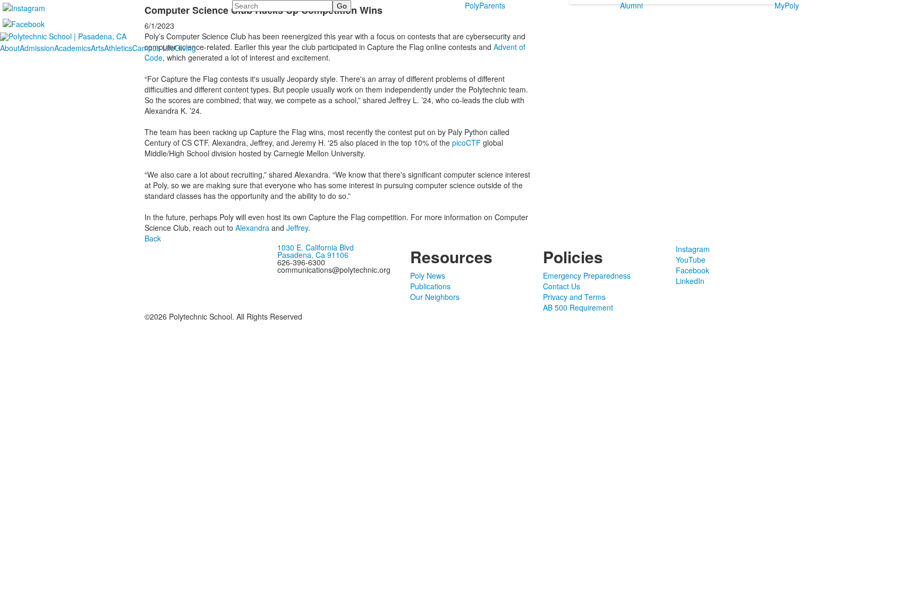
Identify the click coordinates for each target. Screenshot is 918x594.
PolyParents (485, 5)
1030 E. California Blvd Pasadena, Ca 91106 (315, 251)
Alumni (631, 5)
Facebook (692, 270)
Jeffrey (297, 227)
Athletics (118, 48)
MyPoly (787, 5)
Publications (430, 286)
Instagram (693, 249)
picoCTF (466, 142)
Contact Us (561, 286)
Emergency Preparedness (587, 275)
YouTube (691, 259)
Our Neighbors (435, 296)
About (10, 48)
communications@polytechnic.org (333, 269)
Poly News (427, 275)
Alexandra (252, 227)
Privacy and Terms (574, 296)
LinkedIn (690, 280)
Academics (72, 48)
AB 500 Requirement (578, 307)
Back (152, 238)
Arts (97, 48)
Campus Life (153, 48)
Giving (185, 48)
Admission (37, 48)
